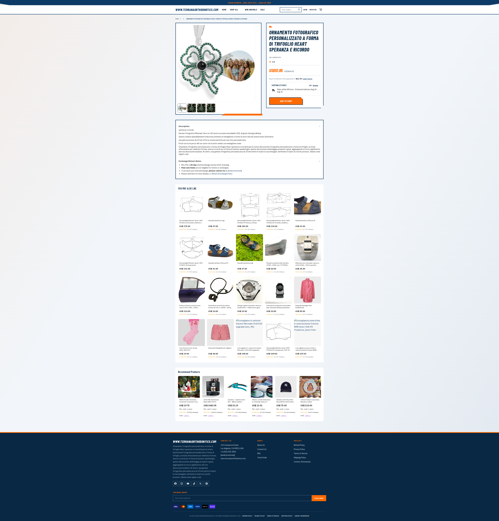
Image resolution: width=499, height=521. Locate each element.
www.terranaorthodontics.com (196, 10)
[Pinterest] (206, 483)
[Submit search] (299, 9)
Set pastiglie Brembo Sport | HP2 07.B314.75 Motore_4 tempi (249, 221)
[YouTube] (188, 483)
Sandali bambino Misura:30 (305, 220)
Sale (262, 9)
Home (224, 9)
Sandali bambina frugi (245, 263)
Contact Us (261, 449)
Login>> (186, 416)
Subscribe (319, 498)
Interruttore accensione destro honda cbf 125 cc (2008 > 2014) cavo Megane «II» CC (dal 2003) (219, 306)
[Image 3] (201, 108)
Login (305, 10)
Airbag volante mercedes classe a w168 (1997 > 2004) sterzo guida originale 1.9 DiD (249, 306)
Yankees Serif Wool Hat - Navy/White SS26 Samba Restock (285, 401)
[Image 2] (191, 108)
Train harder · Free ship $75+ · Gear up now (249, 2)
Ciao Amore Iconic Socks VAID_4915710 (188, 349)
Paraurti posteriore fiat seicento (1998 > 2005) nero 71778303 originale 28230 (277, 264)
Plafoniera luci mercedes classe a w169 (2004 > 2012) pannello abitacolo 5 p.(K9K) (307, 264)
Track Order (262, 457)
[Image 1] (182, 108)
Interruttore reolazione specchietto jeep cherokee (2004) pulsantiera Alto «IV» (278, 306)
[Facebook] (175, 483)
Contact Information (302, 462)
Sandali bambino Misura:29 (218, 263)
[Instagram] (181, 483)
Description (184, 126)
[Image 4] (210, 108)
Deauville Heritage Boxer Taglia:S (219, 348)
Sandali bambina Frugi (216, 220)
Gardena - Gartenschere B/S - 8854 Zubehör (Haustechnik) (236, 401)
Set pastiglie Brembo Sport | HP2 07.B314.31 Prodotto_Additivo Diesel (278, 221)
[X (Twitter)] (200, 483)
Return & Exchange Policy (222, 174)
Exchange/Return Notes (190, 161)
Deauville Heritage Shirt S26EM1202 (303, 306)
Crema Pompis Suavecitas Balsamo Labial (310, 401)
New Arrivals (251, 9)
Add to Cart (286, 101)
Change (315, 85)
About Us (261, 445)
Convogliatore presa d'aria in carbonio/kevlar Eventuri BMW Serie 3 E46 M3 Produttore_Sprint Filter (307, 349)
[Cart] (321, 9)
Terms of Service (300, 453)
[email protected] (235, 171)
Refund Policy (299, 445)
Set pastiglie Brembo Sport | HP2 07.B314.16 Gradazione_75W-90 (278, 349)
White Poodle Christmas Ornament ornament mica (188, 401)
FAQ (259, 453)
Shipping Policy (300, 457)
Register (313, 10)
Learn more (307, 79)
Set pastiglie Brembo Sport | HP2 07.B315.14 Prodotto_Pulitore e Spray (191, 221)
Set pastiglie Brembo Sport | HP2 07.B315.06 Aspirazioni (191, 264)
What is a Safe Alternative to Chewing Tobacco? (261, 401)
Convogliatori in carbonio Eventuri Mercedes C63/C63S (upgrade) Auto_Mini (249, 349)
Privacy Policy (299, 449)
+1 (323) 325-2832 (228, 452)
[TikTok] (194, 483)
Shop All (234, 9)
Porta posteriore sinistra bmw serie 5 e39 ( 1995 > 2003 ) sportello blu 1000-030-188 (189, 306)
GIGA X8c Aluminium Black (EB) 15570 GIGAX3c (211, 401)
